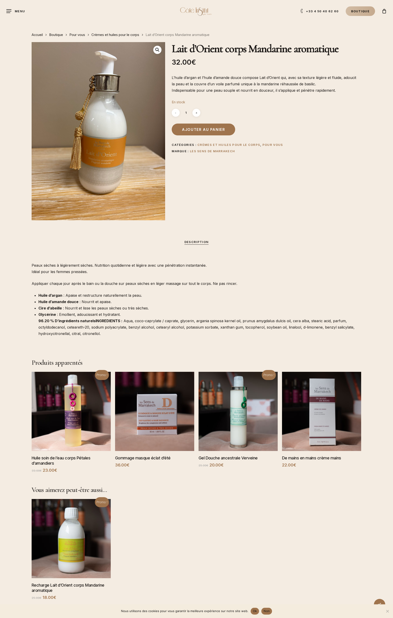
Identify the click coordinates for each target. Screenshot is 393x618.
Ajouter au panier (203, 129)
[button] (15, 11)
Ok (255, 611)
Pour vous (77, 35)
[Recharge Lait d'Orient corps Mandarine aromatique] (71, 538)
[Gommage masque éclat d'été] (154, 411)
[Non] (387, 611)
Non (267, 611)
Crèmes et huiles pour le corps (115, 35)
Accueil (37, 35)
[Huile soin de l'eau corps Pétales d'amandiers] (71, 411)
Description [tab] (196, 242)
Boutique (56, 35)
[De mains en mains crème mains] (321, 411)
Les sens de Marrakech (212, 151)
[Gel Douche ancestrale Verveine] (238, 411)
